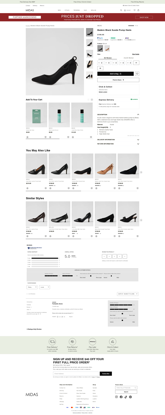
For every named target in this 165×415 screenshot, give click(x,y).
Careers (79, 396)
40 (128, 63)
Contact (28, 5)
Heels (94, 393)
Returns (42, 5)
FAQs (61, 398)
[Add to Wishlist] (45, 137)
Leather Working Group (83, 398)
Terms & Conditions (77, 412)
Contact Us (62, 387)
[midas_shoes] (130, 397)
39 (120, 63)
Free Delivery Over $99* (27, 2)
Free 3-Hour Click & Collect (82, 2)
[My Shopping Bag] (138, 10)
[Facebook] (121, 397)
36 (99, 63)
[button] (141, 172)
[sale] (82, 21)
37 (106, 63)
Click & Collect (63, 393)
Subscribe (79, 401)
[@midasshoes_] (126, 397)
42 (100, 68)
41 (136, 63)
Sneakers (95, 396)
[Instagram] (116, 397)
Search (126, 392)
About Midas (80, 387)
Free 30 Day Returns (137, 2)
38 (113, 63)
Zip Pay (61, 404)
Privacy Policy (85, 412)
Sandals (95, 387)
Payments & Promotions (83, 404)
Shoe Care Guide (81, 393)
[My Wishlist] (134, 10)
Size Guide (79, 390)
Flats (94, 390)
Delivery (35, 5)
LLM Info (90, 412)
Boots (94, 401)
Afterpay (62, 401)
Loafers (95, 398)
